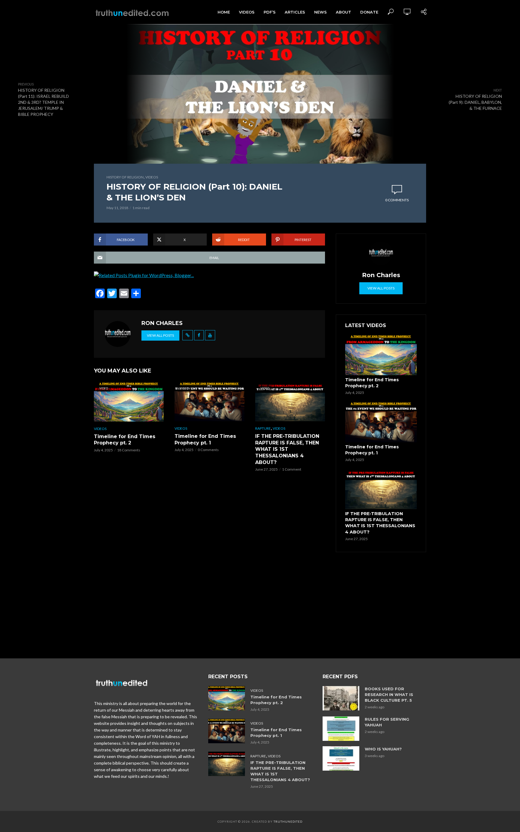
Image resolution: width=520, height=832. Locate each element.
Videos (247, 12)
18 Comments (128, 450)
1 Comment (291, 469)
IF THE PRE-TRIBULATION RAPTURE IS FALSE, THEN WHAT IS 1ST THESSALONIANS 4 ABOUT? (287, 449)
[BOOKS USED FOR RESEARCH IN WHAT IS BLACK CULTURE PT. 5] (341, 698)
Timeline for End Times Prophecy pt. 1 (205, 439)
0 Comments (397, 200)
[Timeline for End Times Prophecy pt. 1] (381, 422)
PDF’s (270, 12)
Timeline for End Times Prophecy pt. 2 (124, 440)
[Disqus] (209, 570)
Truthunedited (288, 821)
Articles (295, 12)
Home (224, 12)
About (343, 12)
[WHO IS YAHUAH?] (341, 758)
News (320, 12)
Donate (369, 12)
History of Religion (125, 177)
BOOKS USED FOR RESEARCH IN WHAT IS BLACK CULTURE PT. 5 (389, 694)
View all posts (160, 335)
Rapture (263, 428)
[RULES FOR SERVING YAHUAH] (341, 728)
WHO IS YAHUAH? (383, 749)
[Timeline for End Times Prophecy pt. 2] (381, 355)
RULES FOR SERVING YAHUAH (387, 722)
